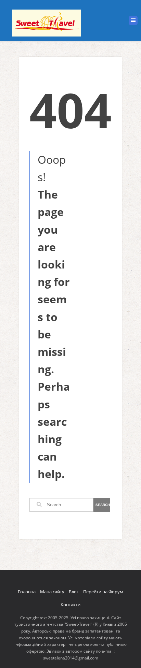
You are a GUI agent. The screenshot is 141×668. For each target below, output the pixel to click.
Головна (27, 592)
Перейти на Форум (103, 592)
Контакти (70, 604)
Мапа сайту (52, 592)
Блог (74, 592)
